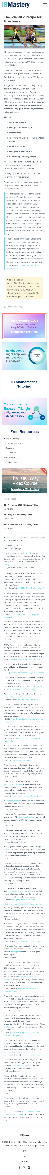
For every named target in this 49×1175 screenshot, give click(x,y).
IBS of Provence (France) (31, 1055)
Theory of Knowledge (12, 438)
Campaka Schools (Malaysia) (27, 700)
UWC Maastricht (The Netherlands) (31, 588)
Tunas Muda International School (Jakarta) (27, 796)
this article (28, 553)
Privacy (25, 1156)
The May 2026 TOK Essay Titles (18, 514)
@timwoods (14, 697)
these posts (16, 952)
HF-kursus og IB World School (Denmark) (25, 659)
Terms (24, 1151)
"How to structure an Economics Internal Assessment (24, 904)
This (6, 545)
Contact (24, 1161)
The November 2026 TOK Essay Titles (21, 505)
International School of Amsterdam (29, 941)
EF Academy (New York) (21, 760)
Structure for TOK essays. (17, 891)
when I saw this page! (26, 817)
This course (9, 538)
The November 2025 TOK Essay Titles (21, 524)
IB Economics (9, 448)
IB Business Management (13, 443)
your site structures (20, 1065)
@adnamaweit (10, 694)
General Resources (11, 462)
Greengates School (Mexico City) (23, 900)
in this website (29, 599)
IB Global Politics (10, 453)
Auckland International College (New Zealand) (27, 673)
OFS (7, 1027)
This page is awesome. (13, 801)
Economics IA (14, 1040)
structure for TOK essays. (13, 784)
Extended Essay (9, 457)
